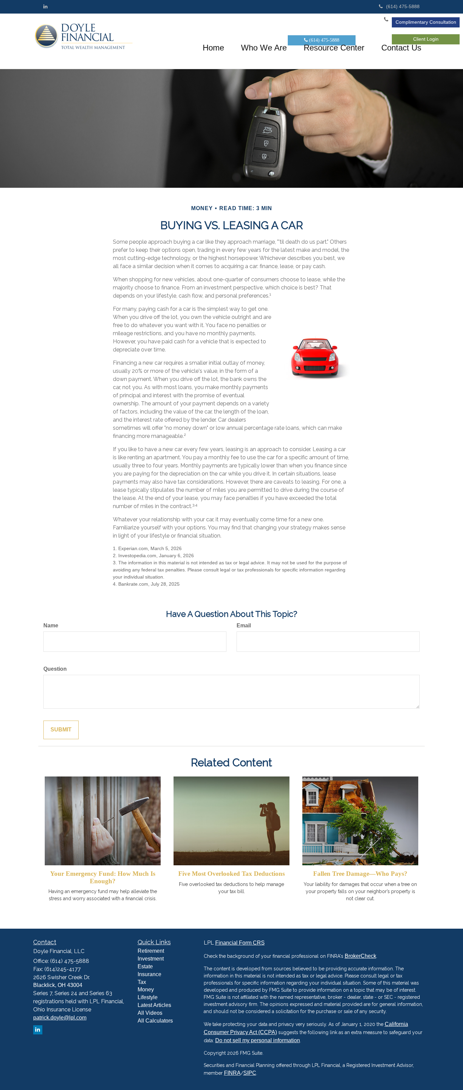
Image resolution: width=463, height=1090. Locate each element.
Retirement (151, 951)
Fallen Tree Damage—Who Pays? (360, 873)
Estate (145, 966)
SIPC (249, 1073)
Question (55, 669)
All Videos (150, 1013)
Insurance (149, 974)
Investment (151, 959)
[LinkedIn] (45, 6)
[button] (264, 48)
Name (50, 625)
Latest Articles (154, 1005)
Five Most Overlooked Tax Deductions (231, 873)
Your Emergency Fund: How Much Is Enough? (102, 877)
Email (244, 625)
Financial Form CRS (240, 943)
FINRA (232, 1073)
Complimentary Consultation (426, 22)
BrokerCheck (360, 956)
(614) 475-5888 (403, 6)
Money (146, 989)
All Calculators (155, 1021)
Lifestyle (148, 997)
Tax (142, 982)
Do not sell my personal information (257, 1040)
